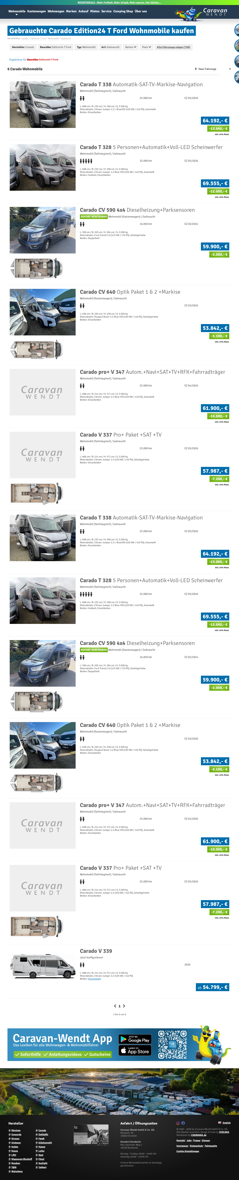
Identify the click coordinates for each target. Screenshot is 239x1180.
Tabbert (42, 1167)
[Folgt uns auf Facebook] (183, 1123)
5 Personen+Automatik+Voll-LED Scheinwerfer (151, 147)
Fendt (41, 1138)
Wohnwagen (56, 11)
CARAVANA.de (198, 1135)
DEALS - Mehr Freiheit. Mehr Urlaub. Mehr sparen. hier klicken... (119, 2)
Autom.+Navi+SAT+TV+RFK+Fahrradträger (152, 372)
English (226, 1122)
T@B (13, 1167)
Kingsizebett (94, 978)
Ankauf (83, 11)
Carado (42, 1130)
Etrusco (15, 1138)
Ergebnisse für (18, 59)
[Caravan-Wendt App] (119, 1066)
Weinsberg (17, 1171)
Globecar (16, 1142)
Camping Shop (123, 11)
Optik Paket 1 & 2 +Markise (130, 291)
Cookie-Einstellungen (187, 1151)
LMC (13, 1155)
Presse (196, 1140)
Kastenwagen (36, 11)
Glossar (206, 1140)
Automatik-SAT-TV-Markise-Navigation (141, 84)
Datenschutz (196, 1145)
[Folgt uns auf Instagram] (178, 1123)
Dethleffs (43, 1134)
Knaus (14, 1150)
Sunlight (42, 1163)
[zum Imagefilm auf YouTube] (92, 1144)
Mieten (95, 11)
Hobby (14, 1146)
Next (40, 1155)
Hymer (41, 1146)
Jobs (189, 1140)
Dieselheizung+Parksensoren (137, 210)
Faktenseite (211, 1145)
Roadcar (15, 1163)
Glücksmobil (45, 1142)
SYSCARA (224, 1132)
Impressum (182, 1145)
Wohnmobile (16, 11)
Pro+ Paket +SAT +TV (121, 434)
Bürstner (16, 1130)
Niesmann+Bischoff (21, 1159)
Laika (41, 1150)
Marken (71, 11)
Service (106, 11)
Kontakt (180, 1140)
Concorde (16, 1134)
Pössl (41, 1159)
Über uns (141, 11)
